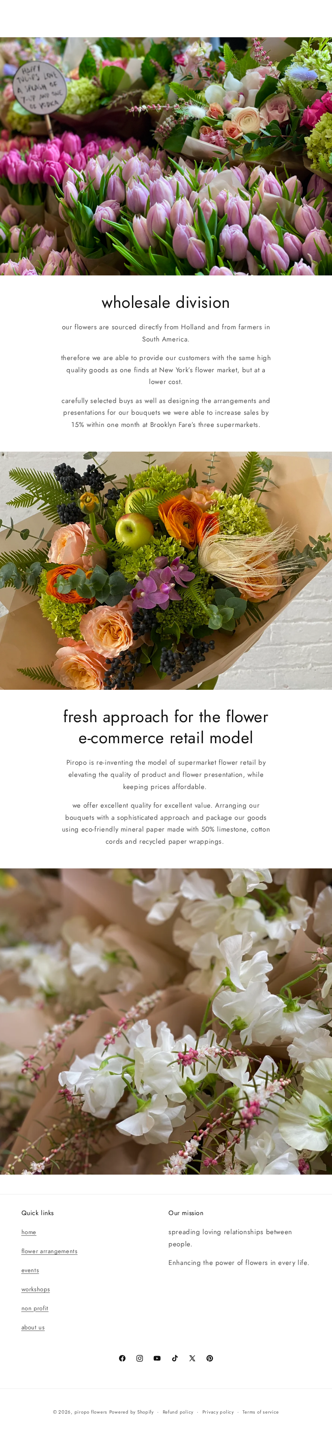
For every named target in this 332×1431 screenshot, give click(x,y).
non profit (35, 1308)
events (30, 1270)
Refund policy (178, 1412)
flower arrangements (49, 1251)
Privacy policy (218, 1412)
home (29, 1232)
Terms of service (261, 1412)
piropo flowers (90, 1412)
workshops (35, 1289)
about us (33, 1327)
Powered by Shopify (131, 1412)
